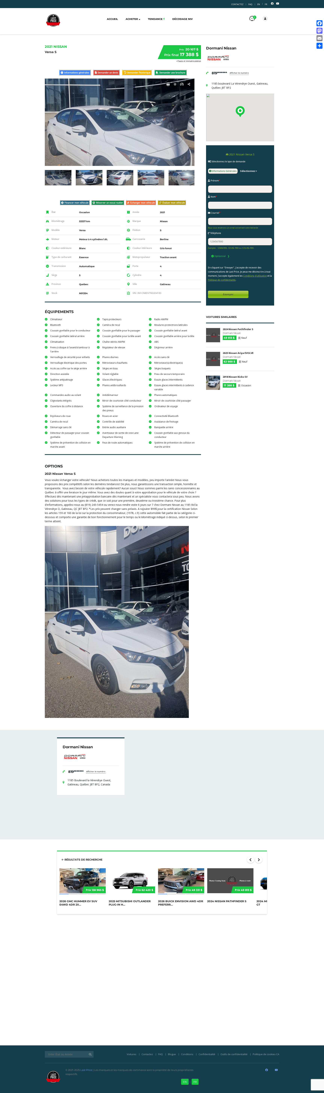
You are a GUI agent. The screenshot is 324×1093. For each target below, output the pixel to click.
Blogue (172, 1054)
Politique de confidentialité (222, 280)
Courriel (215, 212)
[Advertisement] (240, 420)
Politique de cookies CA (266, 1054)
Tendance (155, 18)
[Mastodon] (319, 30)
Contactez (237, 4)
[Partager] (319, 45)
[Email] (319, 38)
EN (258, 4)
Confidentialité (207, 1054)
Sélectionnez (247, 171)
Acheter (132, 18)
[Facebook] (319, 23)
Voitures (131, 1054)
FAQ (250, 4)
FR (266, 4)
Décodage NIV (182, 18)
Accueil (112, 18)
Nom (213, 196)
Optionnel (220, 256)
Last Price (86, 1069)
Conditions (187, 1054)
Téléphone (215, 233)
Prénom (215, 180)
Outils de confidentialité (234, 1054)
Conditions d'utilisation (255, 275)
